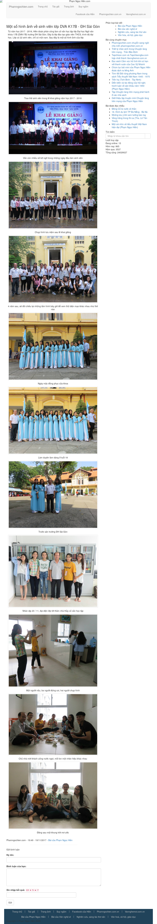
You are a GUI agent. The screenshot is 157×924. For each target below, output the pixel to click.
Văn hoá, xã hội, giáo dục (123, 916)
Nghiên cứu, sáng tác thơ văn (132, 31)
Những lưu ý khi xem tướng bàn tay (129, 114)
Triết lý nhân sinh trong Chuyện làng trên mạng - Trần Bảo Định (129, 50)
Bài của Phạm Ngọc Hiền (60, 840)
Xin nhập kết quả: (22, 889)
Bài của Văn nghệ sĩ (61, 916)
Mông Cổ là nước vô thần (124, 108)
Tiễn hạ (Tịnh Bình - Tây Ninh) (126, 79)
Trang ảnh (69, 6)
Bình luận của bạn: (16, 866)
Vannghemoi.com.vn (136, 14)
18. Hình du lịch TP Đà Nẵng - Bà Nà (129, 111)
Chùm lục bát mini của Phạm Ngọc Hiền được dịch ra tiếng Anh (131, 69)
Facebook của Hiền (85, 14)
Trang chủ (43, 6)
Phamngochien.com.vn (110, 14)
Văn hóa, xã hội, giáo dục (130, 35)
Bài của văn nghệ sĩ (127, 28)
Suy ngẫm (83, 6)
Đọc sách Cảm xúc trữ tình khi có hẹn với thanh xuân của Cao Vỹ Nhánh (130, 63)
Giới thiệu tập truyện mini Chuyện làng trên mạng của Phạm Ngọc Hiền (130, 99)
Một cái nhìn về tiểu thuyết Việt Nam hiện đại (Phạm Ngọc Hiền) (129, 126)
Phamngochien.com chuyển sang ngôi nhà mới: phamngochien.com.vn (130, 44)
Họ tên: (10, 854)
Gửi (10, 902)
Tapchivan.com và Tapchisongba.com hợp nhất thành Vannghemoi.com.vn (130, 56)
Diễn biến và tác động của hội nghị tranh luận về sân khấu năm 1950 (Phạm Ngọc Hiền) (128, 85)
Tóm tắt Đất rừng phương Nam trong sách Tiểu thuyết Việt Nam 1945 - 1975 (131, 75)
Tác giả (55, 6)
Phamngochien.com (21, 6)
